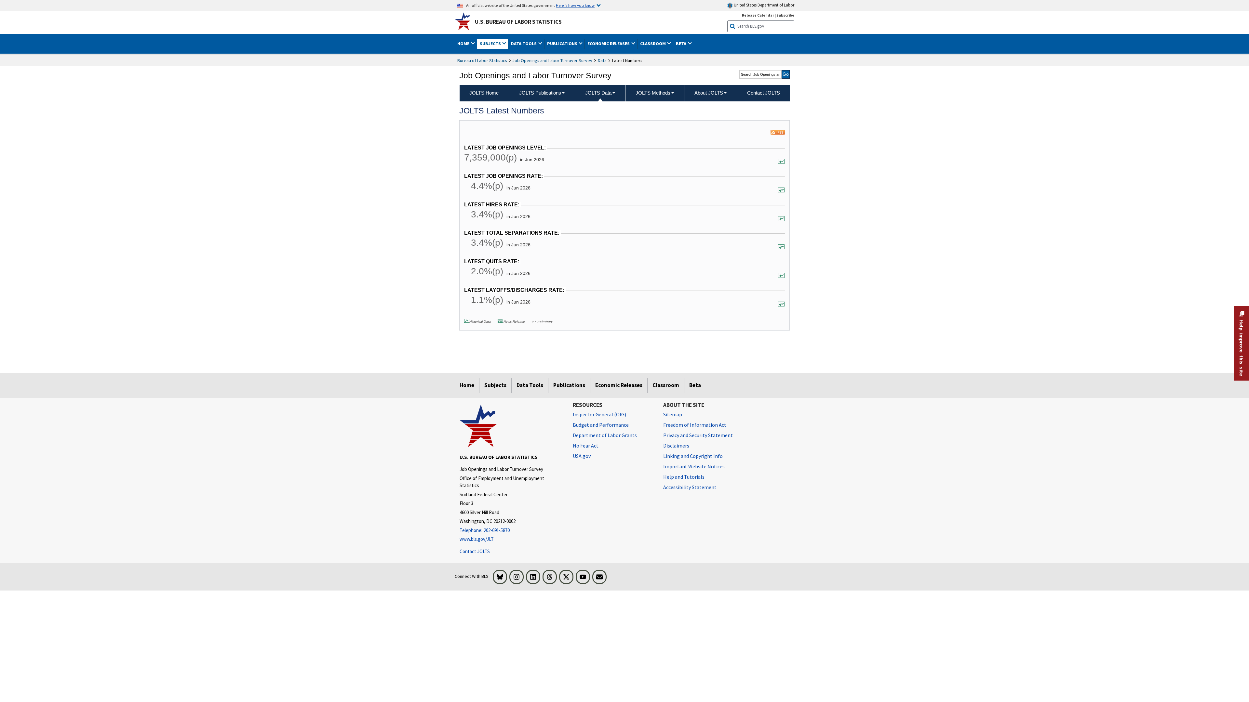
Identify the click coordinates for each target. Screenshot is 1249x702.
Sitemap (672, 414)
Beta (695, 385)
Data (602, 60)
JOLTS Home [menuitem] (484, 93)
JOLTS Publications (540, 93)
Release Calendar (758, 15)
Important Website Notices (694, 466)
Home (467, 385)
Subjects (495, 385)
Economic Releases (618, 385)
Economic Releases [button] (609, 43)
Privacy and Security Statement (698, 435)
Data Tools (530, 385)
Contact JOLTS (475, 551)
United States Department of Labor (763, 5)
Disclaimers (676, 445)
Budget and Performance (601, 425)
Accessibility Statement (690, 487)
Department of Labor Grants (605, 435)
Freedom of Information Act (694, 425)
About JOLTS (708, 93)
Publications (569, 385)
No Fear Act (585, 445)
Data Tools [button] (524, 43)
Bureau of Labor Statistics (482, 60)
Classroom (665, 385)
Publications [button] (562, 43)
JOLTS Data (598, 93)
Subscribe (785, 15)
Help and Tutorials (684, 477)
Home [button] (463, 43)
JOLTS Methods (653, 93)
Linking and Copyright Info (693, 456)
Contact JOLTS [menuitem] (763, 93)
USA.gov (582, 456)
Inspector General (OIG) (599, 414)
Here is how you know (575, 5)
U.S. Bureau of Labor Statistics (518, 21)
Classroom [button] (653, 43)
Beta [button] (681, 43)
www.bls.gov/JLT (477, 539)
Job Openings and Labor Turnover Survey (552, 60)
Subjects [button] (491, 43)
